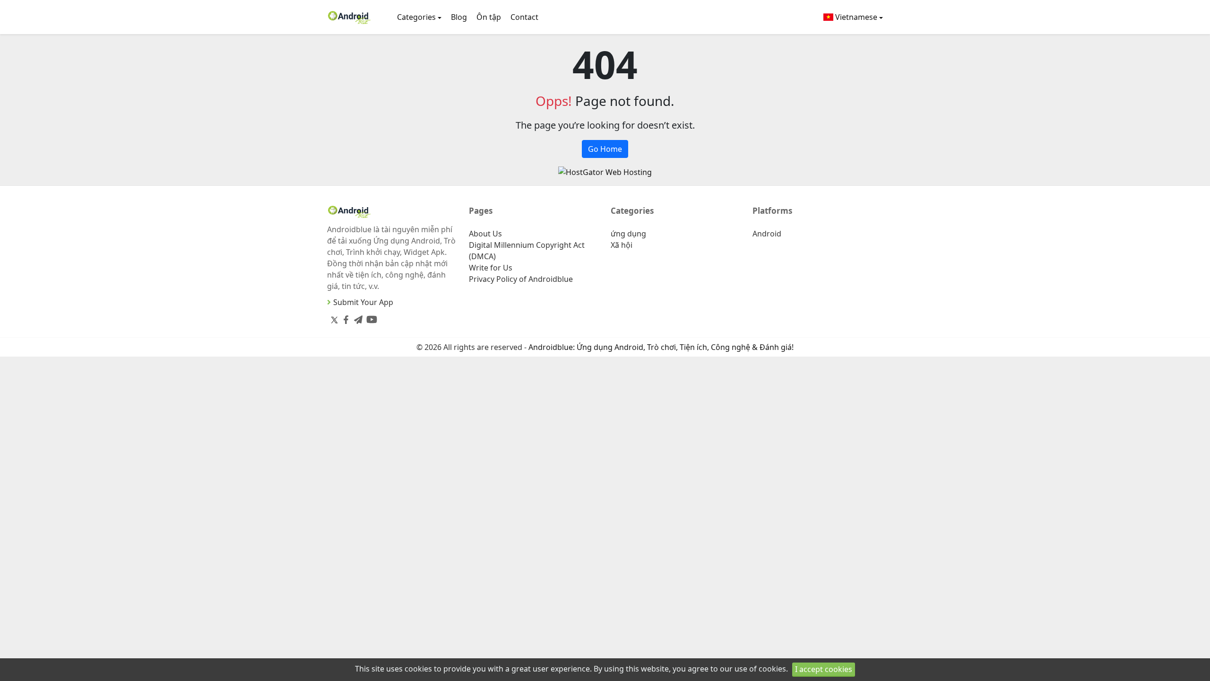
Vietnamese (855, 17)
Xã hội (621, 245)
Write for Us (490, 267)
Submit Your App (363, 302)
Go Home (605, 149)
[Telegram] (356, 317)
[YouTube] (370, 317)
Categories (416, 17)
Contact (524, 17)
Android (766, 233)
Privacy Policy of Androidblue (521, 279)
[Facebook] (344, 317)
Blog (459, 17)
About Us (485, 233)
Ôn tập (488, 17)
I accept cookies (823, 669)
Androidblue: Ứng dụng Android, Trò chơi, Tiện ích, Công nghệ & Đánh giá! (661, 347)
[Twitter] (334, 319)
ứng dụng (628, 233)
